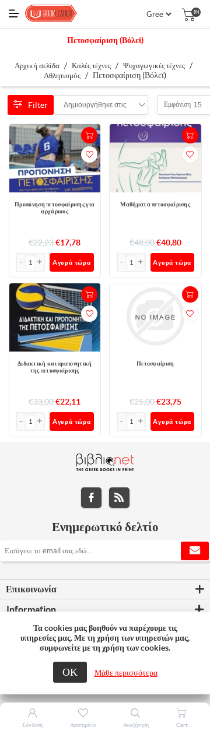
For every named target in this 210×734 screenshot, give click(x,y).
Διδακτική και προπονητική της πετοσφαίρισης (55, 367)
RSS (119, 497)
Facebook (91, 497)
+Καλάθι (89, 135)
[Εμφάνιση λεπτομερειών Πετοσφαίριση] (155, 317)
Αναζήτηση (136, 725)
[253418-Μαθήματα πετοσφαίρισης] (155, 158)
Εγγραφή (195, 551)
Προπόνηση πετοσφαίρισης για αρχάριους (54, 208)
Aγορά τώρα (71, 262)
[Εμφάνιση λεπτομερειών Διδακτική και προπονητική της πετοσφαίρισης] (55, 317)
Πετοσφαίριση (155, 363)
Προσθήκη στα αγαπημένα (89, 154)
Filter (38, 105)
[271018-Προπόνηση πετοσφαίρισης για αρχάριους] (55, 158)
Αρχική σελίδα (37, 65)
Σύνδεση (32, 725)
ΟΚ (70, 672)
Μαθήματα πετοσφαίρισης (155, 204)
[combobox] (95, 105)
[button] (40, 262)
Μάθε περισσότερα (126, 672)
